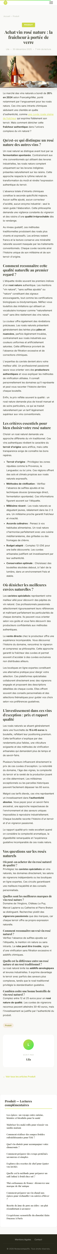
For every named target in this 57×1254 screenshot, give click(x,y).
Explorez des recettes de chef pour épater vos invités (28, 1165)
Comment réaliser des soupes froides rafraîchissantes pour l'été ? (26, 1136)
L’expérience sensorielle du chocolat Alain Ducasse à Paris (28, 1217)
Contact (38, 1239)
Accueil (7, 16)
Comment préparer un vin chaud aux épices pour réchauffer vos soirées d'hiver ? (28, 1196)
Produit (16, 16)
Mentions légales (23, 1239)
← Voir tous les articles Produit (19, 1076)
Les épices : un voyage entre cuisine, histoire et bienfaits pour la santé (25, 1116)
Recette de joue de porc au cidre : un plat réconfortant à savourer (27, 1207)
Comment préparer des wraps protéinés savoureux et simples (27, 1155)
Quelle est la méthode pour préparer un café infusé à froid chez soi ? (27, 1175)
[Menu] (51, 2)
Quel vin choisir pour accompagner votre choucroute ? (27, 1146)
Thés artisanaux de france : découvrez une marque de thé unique (28, 1185)
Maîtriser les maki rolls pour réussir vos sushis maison (27, 1126)
